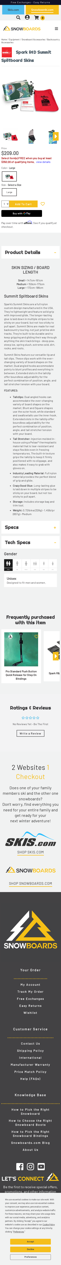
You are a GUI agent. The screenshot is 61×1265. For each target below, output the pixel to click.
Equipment (14, 39)
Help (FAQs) (30, 1078)
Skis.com (13, 9)
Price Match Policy (30, 1072)
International (30, 1057)
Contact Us (30, 1043)
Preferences (30, 1257)
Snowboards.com (42, 9)
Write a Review (30, 733)
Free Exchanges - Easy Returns (30, 2)
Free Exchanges (30, 998)
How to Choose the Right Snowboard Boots (30, 1122)
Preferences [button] (18, 1232)
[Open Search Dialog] (18, 17)
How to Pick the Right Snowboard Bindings (31, 1134)
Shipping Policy (30, 1050)
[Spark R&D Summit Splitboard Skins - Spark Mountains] (10, 135)
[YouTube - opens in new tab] (41, 1166)
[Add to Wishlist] (43, 203)
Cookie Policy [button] (49, 1224)
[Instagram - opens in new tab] (30, 1166)
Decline (30, 1249)
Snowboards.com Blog (30, 1142)
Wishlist (30, 1012)
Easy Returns (30, 1005)
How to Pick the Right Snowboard (31, 1111)
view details (43, 161)
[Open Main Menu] (51, 28)
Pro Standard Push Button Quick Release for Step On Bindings (21, 675)
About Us (30, 1149)
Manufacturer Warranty (30, 1064)
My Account (30, 984)
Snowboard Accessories (33, 39)
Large (9, 192)
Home (4, 39)
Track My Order (30, 991)
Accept (30, 1241)
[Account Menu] (27, 17)
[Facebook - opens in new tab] (19, 1166)
